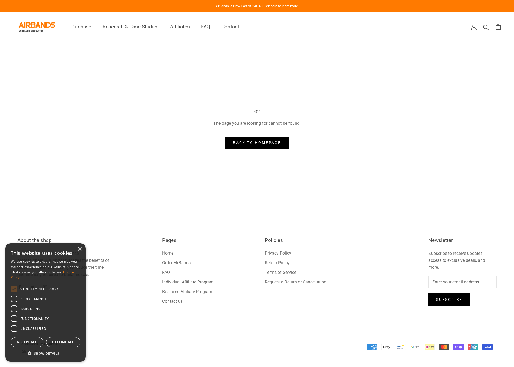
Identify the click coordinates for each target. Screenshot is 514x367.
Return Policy (277, 262)
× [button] (80, 249)
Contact (230, 27)
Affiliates (180, 27)
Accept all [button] (27, 342)
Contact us (172, 301)
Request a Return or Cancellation (295, 282)
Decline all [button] (63, 342)
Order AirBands (176, 262)
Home (167, 253)
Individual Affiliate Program (188, 282)
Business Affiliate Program (187, 291)
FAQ (205, 27)
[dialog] (45, 302)
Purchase (80, 27)
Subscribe (449, 299)
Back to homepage (257, 143)
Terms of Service (280, 272)
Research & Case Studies (131, 27)
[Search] (486, 27)
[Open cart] (498, 27)
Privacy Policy (278, 253)
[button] (45, 353)
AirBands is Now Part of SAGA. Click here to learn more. (257, 6)
